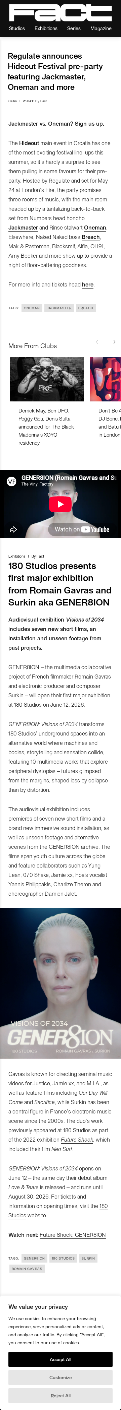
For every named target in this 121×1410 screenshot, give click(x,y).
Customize (60, 1377)
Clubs (12, 101)
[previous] (99, 342)
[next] (112, 342)
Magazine (101, 28)
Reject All (61, 1395)
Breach (85, 308)
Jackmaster (59, 308)
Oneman (32, 308)
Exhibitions (46, 28)
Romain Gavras (27, 1269)
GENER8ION (34, 1258)
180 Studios (63, 1258)
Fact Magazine (60, 13)
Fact (43, 101)
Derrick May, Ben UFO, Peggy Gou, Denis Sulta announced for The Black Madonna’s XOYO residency (46, 426)
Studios (17, 28)
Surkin (88, 1258)
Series (74, 28)
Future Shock (77, 1139)
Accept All (60, 1359)
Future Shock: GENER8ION (73, 1234)
